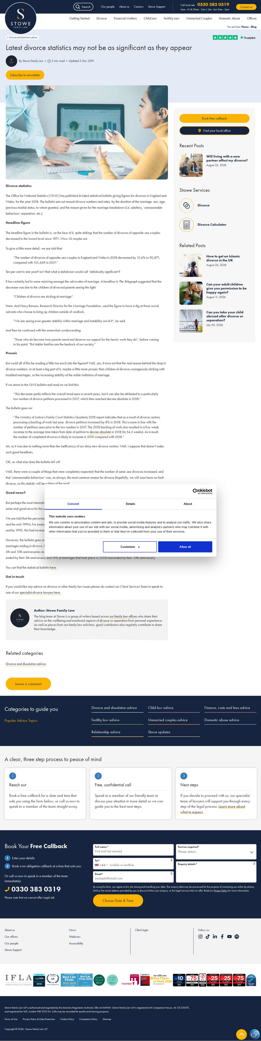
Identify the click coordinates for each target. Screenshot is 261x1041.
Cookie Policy (67, 1019)
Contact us (246, 7)
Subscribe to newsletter (25, 75)
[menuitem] (79, 19)
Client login (141, 930)
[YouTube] (230, 938)
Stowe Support (156, 7)
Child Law (150, 18)
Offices (251, 18)
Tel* (132, 860)
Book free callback (214, 118)
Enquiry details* (215, 863)
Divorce (101, 18)
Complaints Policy (88, 1019)
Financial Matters (125, 18)
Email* (132, 873)
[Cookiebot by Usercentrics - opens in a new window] (195, 491)
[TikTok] (208, 938)
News (72, 930)
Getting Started (79, 18)
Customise (128, 546)
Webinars (74, 937)
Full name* (101, 847)
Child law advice (160, 707)
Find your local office (217, 130)
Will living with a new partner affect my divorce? (227, 158)
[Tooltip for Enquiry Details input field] (254, 863)
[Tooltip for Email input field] (171, 873)
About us (124, 7)
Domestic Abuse (229, 18)
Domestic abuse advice (221, 719)
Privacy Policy (221, 890)
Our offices (11, 937)
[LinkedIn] (215, 938)
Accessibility (76, 943)
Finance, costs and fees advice (227, 707)
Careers (138, 7)
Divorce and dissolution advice (23, 37)
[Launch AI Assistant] (254, 1034)
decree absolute (100, 432)
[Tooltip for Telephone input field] (171, 860)
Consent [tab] (73, 503)
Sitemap (107, 1019)
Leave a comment (28, 683)
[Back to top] (241, 1034)
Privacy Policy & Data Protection (39, 1019)
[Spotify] (236, 938)
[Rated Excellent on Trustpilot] (234, 37)
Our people (108, 7)
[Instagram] (200, 938)
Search (86, 7)
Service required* (188, 847)
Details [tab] (130, 503)
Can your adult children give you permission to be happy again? (226, 288)
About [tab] (188, 503)
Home (245, 26)
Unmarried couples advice (168, 719)
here (53, 567)
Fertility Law (171, 18)
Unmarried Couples (199, 18)
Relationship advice (106, 731)
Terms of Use (11, 1019)
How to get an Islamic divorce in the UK (223, 258)
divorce (104, 620)
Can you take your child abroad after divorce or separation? (224, 316)
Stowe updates (159, 731)
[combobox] (101, 863)
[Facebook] (222, 938)
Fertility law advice (105, 719)
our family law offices (123, 616)
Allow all (185, 546)
